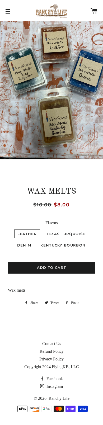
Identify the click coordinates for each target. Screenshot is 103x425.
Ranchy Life (59, 398)
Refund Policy (52, 351)
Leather (27, 234)
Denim (24, 245)
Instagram (54, 386)
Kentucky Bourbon (63, 245)
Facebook (54, 378)
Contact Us (51, 343)
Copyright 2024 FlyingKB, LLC (51, 366)
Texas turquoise (66, 234)
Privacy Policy (51, 359)
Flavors (51, 222)
